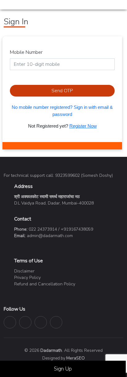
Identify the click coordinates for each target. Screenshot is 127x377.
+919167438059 (77, 229)
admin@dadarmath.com (50, 236)
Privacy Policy (27, 277)
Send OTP (62, 90)
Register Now (83, 126)
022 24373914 (43, 229)
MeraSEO (75, 358)
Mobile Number (26, 52)
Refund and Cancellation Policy (44, 284)
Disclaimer (24, 271)
